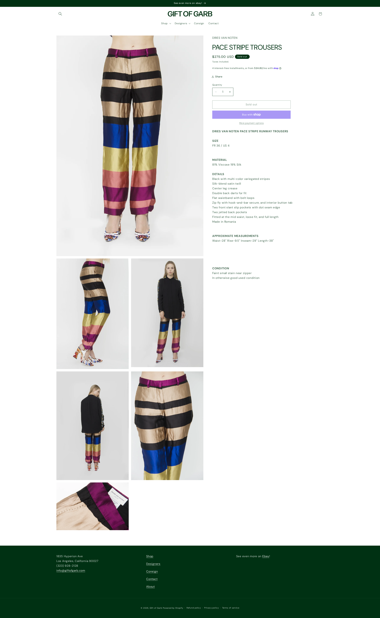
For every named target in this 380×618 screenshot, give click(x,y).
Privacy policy (211, 608)
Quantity (217, 84)
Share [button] (219, 76)
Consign (152, 571)
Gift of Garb (156, 608)
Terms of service (230, 608)
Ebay (265, 556)
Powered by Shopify (173, 608)
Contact (151, 579)
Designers (153, 564)
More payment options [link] (251, 123)
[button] (60, 14)
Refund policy (194, 608)
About (150, 587)
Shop (149, 556)
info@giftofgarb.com (70, 570)
